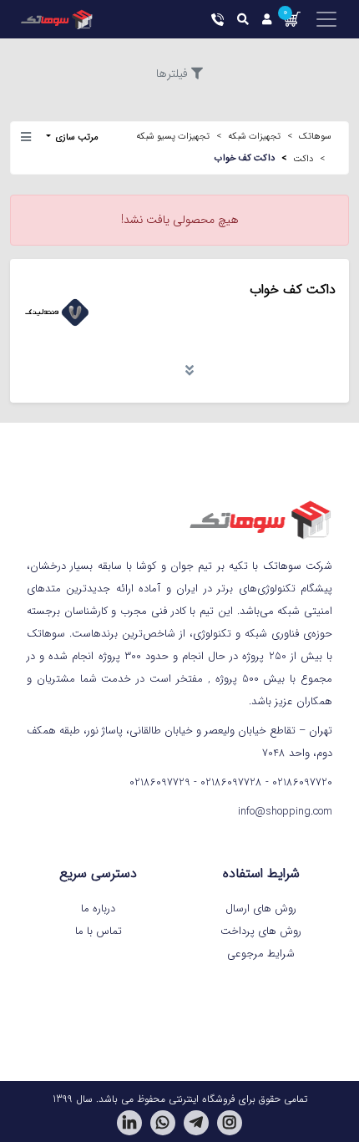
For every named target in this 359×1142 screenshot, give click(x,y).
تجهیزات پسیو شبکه (173, 136)
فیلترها (172, 73)
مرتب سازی (76, 137)
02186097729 (159, 782)
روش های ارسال (260, 908)
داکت (303, 159)
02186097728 (231, 782)
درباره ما (98, 908)
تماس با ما (98, 931)
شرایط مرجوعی (261, 953)
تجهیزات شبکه (254, 136)
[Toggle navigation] (320, 19)
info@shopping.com (285, 811)
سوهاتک (315, 136)
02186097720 (302, 782)
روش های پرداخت (260, 931)
